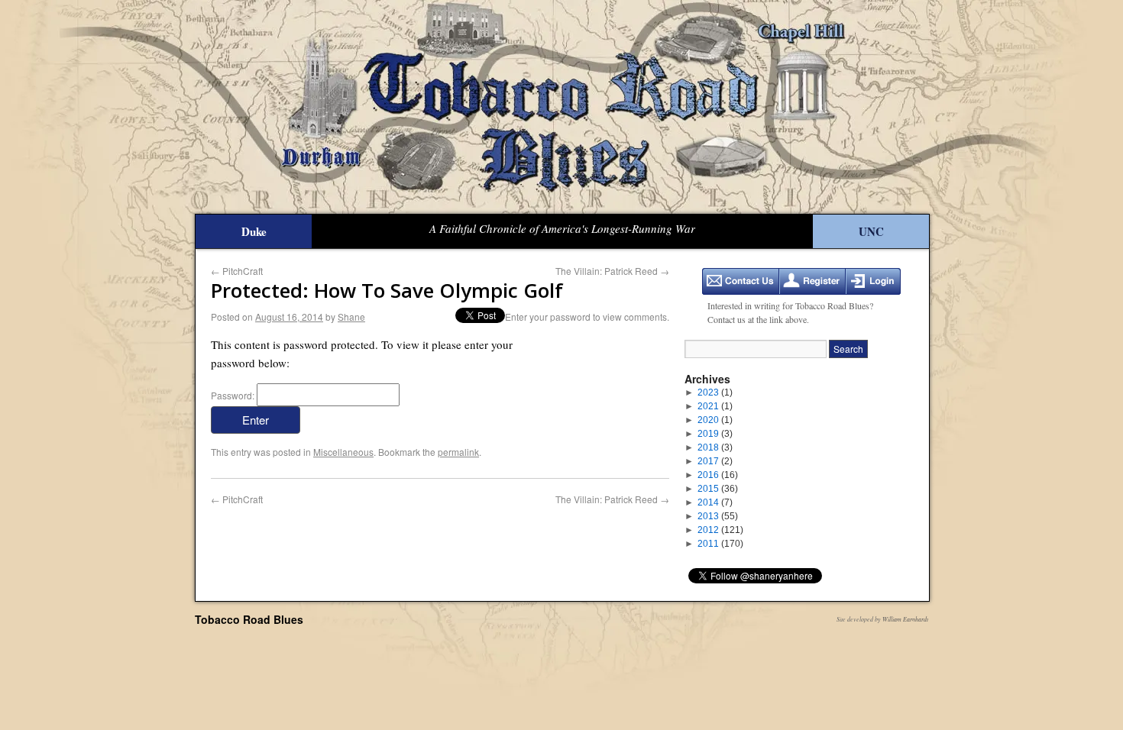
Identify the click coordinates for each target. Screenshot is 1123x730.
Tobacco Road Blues (249, 619)
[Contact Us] (740, 281)
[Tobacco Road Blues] (561, 107)
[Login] (873, 281)
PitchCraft (237, 270)
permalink (458, 451)
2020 (715, 420)
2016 (717, 475)
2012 (720, 530)
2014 (715, 502)
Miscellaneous (343, 451)
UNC (871, 231)
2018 (715, 447)
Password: (234, 395)
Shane (351, 316)
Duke (254, 231)
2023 (715, 392)
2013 (717, 516)
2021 (715, 406)
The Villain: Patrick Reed (612, 270)
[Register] (812, 281)
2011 (720, 543)
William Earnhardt (905, 619)
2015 (717, 488)
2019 (715, 433)
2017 (715, 461)
